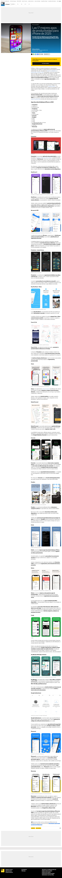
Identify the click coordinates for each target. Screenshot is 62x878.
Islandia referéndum (52, 1)
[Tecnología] (3, 4)
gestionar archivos (51, 86)
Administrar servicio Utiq (48, 874)
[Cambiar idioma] (25, 4)
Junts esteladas (37, 1)
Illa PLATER (19, 1)
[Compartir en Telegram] (36, 54)
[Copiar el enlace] (42, 54)
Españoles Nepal (44, 1)
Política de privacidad (47, 870)
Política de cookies (46, 872)
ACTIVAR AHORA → (46, 63)
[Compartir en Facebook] (38, 54)
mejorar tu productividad (35, 99)
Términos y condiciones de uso (49, 869)
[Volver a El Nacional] (13, 4)
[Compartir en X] (31, 54)
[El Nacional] (2, 870)
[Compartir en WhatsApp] (34, 54)
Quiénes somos (9, 869)
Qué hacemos (9, 870)
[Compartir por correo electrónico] (40, 54)
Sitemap (23, 870)
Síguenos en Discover (5, 1)
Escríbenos (24, 869)
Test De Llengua (13, 1)
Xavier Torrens (24, 1)
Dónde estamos (9, 872)
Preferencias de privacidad (48, 873)
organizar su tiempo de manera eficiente (44, 157)
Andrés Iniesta (31, 1)
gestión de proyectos (46, 388)
